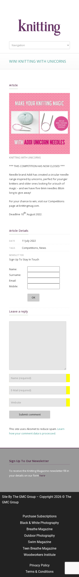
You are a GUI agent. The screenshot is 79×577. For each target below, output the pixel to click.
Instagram (39, 10)
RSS (56, 10)
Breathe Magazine (39, 529)
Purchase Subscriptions (40, 516)
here (42, 475)
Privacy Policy (40, 565)
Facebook (31, 10)
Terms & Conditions (39, 572)
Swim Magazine (39, 542)
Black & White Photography (39, 523)
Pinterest (48, 10)
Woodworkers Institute (40, 555)
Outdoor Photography (39, 536)
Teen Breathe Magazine (39, 548)
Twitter (23, 10)
